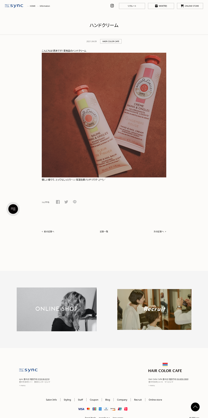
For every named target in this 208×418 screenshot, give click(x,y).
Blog (107, 399)
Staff (80, 399)
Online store (155, 399)
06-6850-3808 (182, 379)
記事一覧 (104, 231)
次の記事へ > (160, 231)
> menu (22, 385)
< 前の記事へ (48, 231)
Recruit (138, 399)
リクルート (132, 5)
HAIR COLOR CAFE (110, 41)
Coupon (94, 399)
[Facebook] (57, 202)
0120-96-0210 (43, 379)
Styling (67, 399)
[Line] (74, 202)
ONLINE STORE (192, 5)
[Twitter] (66, 202)
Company (122, 399)
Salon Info (51, 399)
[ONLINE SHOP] (57, 329)
